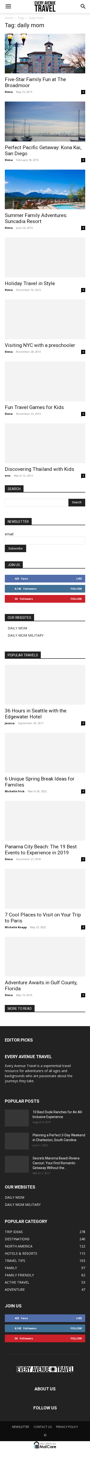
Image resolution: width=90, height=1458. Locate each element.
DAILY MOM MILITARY (25, 635)
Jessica (10, 723)
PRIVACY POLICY (67, 1427)
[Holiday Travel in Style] (45, 257)
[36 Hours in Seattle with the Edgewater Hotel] (45, 685)
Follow (76, 588)
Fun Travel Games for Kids (34, 407)
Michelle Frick (14, 791)
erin (8, 475)
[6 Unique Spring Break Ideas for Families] (45, 753)
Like (79, 578)
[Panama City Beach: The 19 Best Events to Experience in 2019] (45, 821)
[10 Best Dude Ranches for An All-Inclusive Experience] (17, 1118)
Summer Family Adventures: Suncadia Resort (36, 218)
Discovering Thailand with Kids (39, 469)
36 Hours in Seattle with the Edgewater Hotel (35, 714)
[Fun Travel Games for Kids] (45, 381)
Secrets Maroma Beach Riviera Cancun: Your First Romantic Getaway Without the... (56, 1163)
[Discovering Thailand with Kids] (45, 443)
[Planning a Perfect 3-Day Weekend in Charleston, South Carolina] (17, 1141)
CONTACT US (43, 1427)
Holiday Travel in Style (30, 283)
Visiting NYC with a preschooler (40, 345)
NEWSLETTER (20, 1427)
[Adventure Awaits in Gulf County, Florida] (45, 957)
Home (9, 18)
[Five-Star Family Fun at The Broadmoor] (45, 53)
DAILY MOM (17, 628)
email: (9, 534)
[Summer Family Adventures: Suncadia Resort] (45, 189)
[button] (8, 6)
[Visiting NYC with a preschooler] (45, 319)
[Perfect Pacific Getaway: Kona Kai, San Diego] (45, 121)
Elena (9, 92)
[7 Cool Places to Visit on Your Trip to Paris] (45, 888)
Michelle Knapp (16, 927)
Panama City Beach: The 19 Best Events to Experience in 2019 (41, 850)
